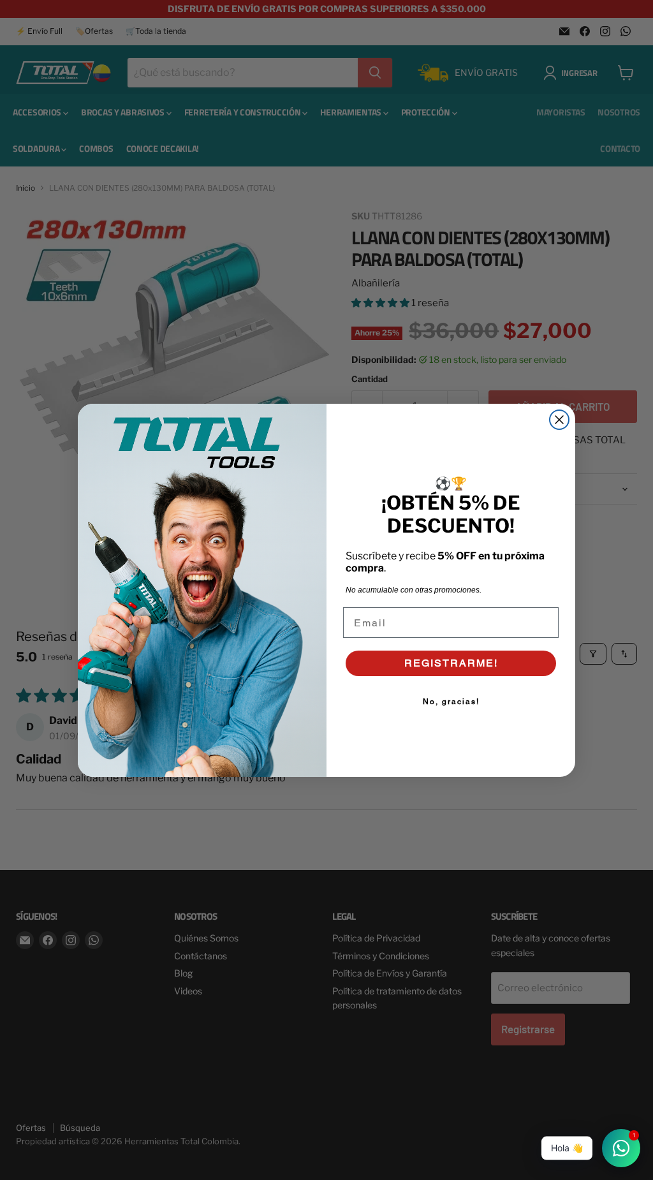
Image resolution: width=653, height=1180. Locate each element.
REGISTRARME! (451, 663)
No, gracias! (451, 701)
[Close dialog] (559, 419)
